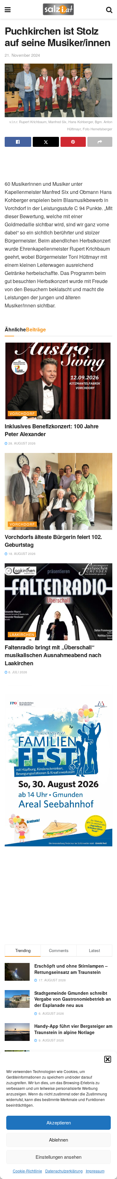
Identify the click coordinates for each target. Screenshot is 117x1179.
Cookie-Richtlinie (27, 1170)
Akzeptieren (58, 1122)
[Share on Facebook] (18, 142)
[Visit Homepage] (58, 9)
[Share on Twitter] (46, 142)
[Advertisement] (59, 161)
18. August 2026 (21, 553)
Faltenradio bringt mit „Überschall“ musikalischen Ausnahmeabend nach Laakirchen (53, 655)
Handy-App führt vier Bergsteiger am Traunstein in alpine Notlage (73, 1029)
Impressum (95, 1170)
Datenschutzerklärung (64, 1170)
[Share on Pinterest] (73, 142)
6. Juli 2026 (17, 672)
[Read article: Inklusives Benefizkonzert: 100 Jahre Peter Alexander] (58, 381)
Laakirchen (22, 634)
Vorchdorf (22, 413)
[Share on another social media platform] (100, 142)
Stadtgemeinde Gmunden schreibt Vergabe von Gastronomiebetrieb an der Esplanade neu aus (72, 999)
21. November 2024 (22, 55)
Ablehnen (58, 1139)
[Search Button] (109, 9)
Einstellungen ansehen (58, 1156)
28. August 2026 (21, 443)
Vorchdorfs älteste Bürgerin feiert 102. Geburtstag (53, 541)
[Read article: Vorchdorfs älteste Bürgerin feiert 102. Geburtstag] (58, 491)
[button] (108, 1059)
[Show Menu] (8, 9)
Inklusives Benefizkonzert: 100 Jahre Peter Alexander (52, 430)
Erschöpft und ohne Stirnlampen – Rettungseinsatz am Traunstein (71, 969)
